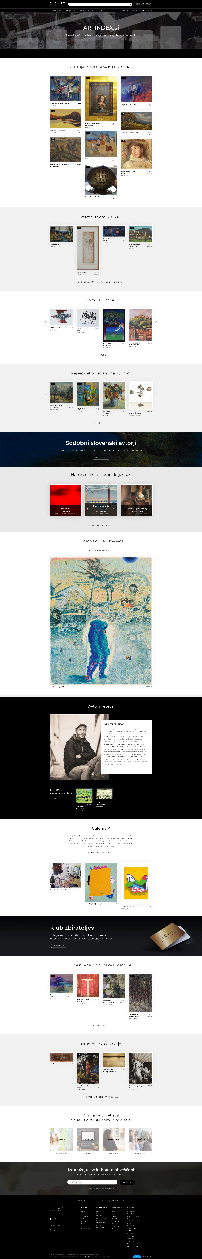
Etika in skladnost (133, 1226)
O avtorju (107, 770)
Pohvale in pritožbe (130, 1220)
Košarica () (148, 10)
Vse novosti (101, 355)
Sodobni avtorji (101, 458)
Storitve (90, 10)
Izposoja (83, 1214)
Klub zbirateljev (86, 1228)
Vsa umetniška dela (55, 798)
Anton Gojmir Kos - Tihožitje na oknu (114, 986)
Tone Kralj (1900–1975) (136, 500)
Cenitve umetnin (102, 1218)
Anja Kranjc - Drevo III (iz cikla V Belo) (140, 396)
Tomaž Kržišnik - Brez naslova (114, 325)
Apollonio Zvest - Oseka (61, 983)
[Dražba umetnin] (140, 1139)
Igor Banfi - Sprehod (61, 1057)
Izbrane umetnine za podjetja (101, 1097)
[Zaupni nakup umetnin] (114, 1139)
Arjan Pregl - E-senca (136, 883)
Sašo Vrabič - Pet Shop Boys (65, 875)
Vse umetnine (101, 423)
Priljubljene (116, 1219)
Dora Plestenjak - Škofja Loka (140, 234)
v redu (137, 1256)
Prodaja (81, 10)
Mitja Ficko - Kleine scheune (88, 985)
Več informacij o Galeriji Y (101, 852)
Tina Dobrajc (131, 1241)
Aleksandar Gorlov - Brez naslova (61, 392)
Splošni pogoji (132, 1228)
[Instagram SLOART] (56, 1219)
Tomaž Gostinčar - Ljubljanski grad (140, 325)
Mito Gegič (131, 1244)
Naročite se (127, 1182)
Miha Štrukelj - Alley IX (140, 1068)
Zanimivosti (116, 1221)
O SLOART (130, 1211)
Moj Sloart (135, 10)
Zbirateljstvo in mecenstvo (86, 1225)
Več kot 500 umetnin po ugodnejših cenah (101, 282)
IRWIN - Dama (88, 248)
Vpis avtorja (100, 1227)
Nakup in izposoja (70, 10)
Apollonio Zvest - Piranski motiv (136, 89)
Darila (114, 1216)
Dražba (83, 1219)
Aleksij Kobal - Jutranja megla (140, 993)
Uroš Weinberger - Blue (101, 550)
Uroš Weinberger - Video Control (104, 794)
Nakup (83, 1211)
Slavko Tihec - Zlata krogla (101, 180)
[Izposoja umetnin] (88, 1139)
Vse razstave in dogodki (101, 525)
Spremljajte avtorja (120, 770)
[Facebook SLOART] (51, 1219)
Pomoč (129, 1223)
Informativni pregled (100, 1214)
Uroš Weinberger (133, 1246)
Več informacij (58, 946)
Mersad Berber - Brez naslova (136, 154)
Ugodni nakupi (117, 1214)
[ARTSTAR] (101, 30)
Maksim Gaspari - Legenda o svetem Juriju (65, 149)
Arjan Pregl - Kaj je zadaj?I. (101, 882)
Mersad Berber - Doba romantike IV (101, 98)
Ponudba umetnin (55, 10)
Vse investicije (101, 1025)
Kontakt (130, 1214)
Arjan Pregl (131, 1239)
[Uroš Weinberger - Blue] (101, 621)
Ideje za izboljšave (133, 1216)
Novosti (114, 1211)
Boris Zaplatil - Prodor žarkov (88, 394)
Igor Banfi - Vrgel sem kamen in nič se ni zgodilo (114, 1060)
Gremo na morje (101, 500)
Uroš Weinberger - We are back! (84, 796)
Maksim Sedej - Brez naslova (101, 144)
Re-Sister (65, 500)
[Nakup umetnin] (61, 1139)
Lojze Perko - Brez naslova (136, 121)
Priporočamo (116, 1224)
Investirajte (115, 1226)
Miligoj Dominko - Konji (61, 317)
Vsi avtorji (132, 770)
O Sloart (100, 10)
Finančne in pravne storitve (101, 1221)
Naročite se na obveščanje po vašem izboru (101, 1188)
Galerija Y (57, 1230)
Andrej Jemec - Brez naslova (65, 88)
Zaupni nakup (85, 1216)
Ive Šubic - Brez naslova (65, 118)
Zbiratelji (125, 10)
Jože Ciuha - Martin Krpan (88, 318)
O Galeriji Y (131, 1233)
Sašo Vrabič (131, 1236)
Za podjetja (115, 1229)
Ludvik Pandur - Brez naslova (88, 1068)
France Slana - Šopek (114, 231)
